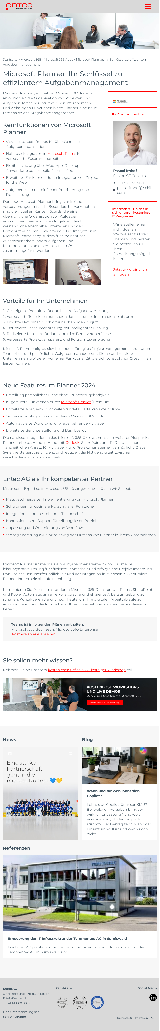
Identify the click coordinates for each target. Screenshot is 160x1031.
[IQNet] (97, 1002)
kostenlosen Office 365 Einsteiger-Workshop (87, 669)
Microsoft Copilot (76, 401)
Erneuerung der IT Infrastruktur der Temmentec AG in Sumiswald (67, 938)
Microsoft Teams (61, 153)
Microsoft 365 (30, 59)
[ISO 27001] (63, 1002)
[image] (40, 793)
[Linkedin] (153, 997)
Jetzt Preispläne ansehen (33, 634)
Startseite (10, 59)
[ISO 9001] (80, 1002)
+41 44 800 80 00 (18, 1003)
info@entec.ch (16, 998)
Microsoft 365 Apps (58, 59)
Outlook (72, 442)
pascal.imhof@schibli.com (136, 190)
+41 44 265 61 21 (130, 182)
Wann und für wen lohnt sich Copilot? (113, 793)
